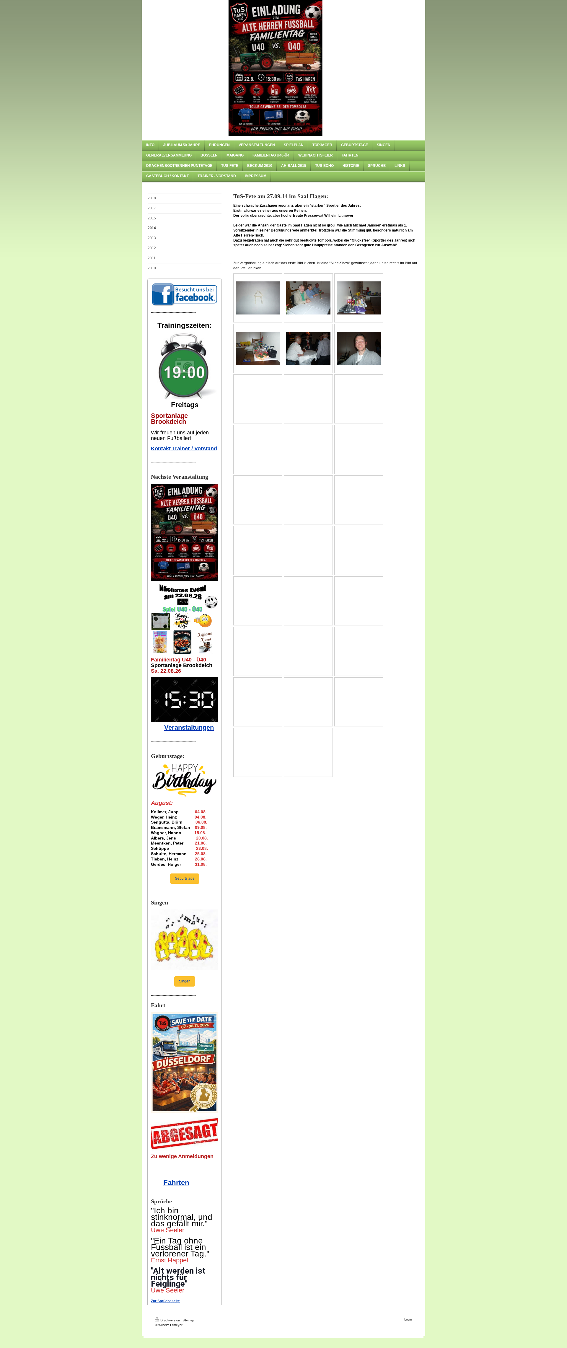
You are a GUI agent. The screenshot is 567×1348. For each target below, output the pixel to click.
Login (408, 1319)
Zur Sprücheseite (165, 1301)
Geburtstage (185, 878)
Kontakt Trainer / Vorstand (184, 448)
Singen (184, 981)
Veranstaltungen (189, 727)
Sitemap (188, 1320)
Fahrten (176, 1182)
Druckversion (170, 1320)
